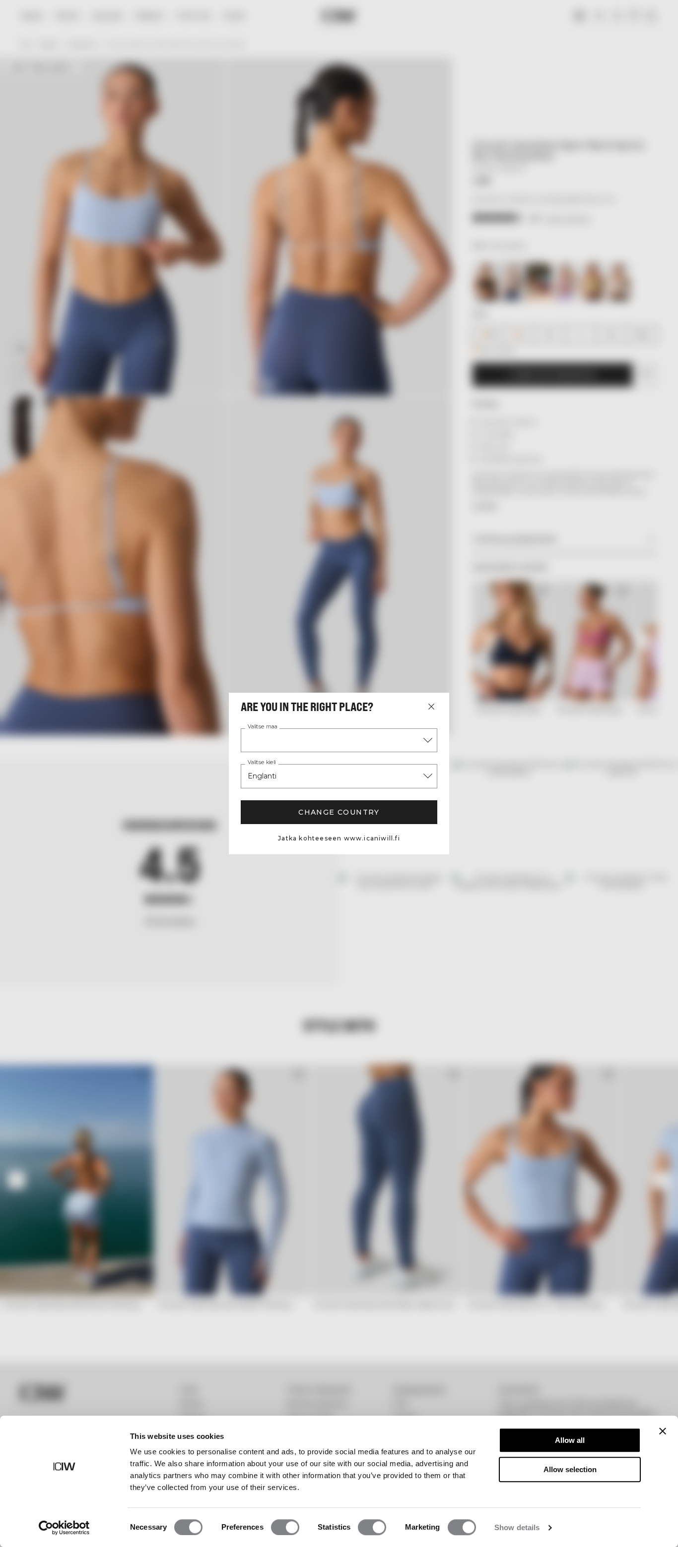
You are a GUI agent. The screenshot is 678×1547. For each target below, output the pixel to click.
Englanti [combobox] (262, 776)
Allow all (570, 1440)
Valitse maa (262, 727)
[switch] (285, 1527)
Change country (339, 812)
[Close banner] (662, 1431)
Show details (517, 1527)
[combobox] (339, 740)
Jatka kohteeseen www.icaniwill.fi (339, 838)
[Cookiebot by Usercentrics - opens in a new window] (64, 1527)
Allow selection (570, 1469)
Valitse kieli (261, 763)
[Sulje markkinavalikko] (431, 707)
